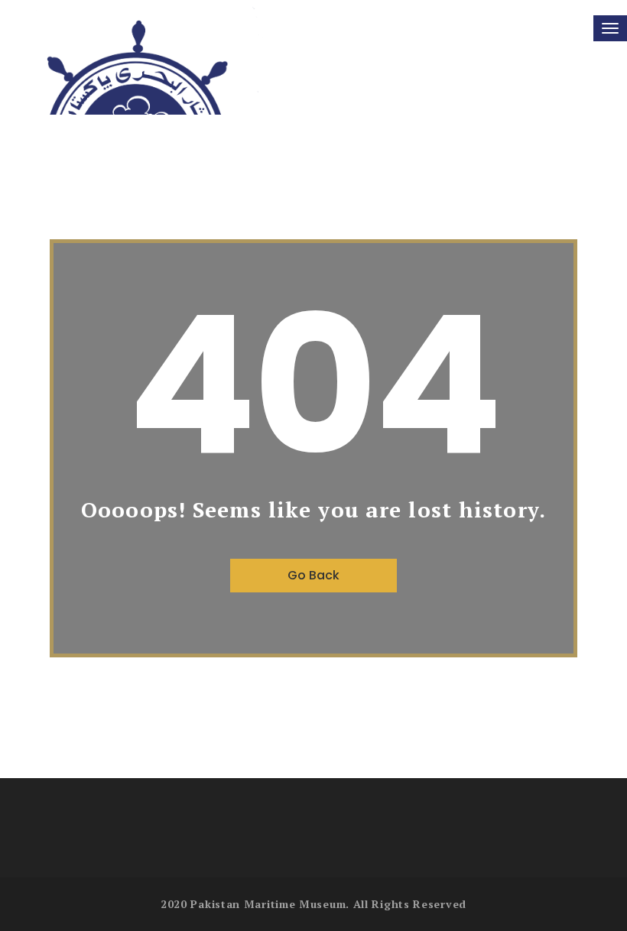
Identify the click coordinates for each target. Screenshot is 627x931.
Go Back (313, 575)
